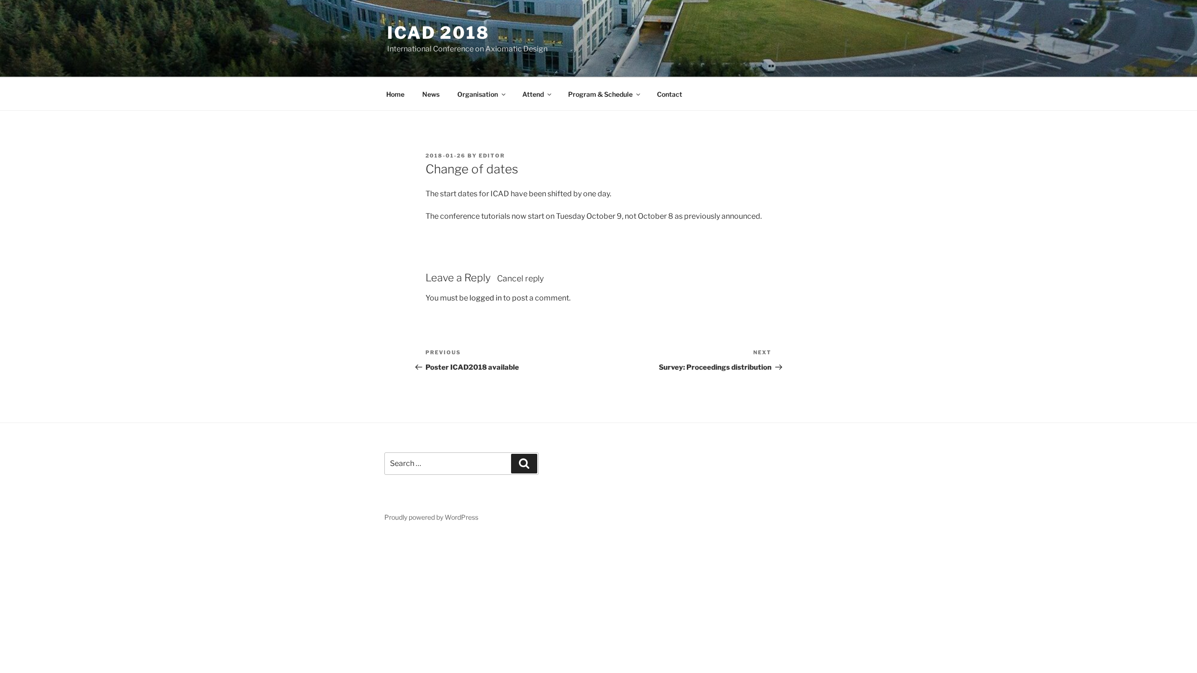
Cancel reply (520, 278)
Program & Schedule (600, 94)
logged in (485, 298)
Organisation (477, 94)
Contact (669, 94)
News (431, 94)
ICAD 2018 (438, 32)
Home (395, 94)
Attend (533, 94)
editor (492, 155)
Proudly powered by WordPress (431, 517)
